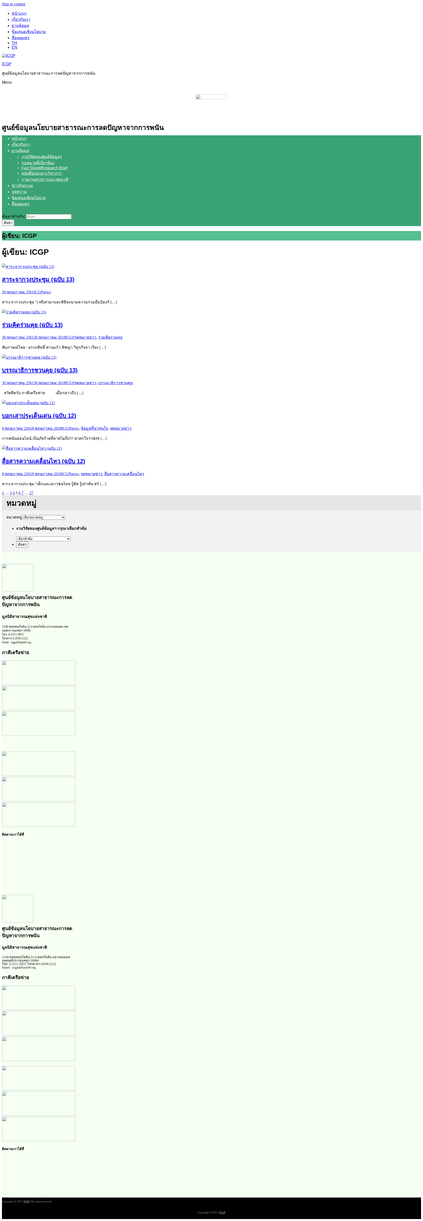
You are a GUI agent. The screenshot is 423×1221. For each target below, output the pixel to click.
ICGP (7, 64)
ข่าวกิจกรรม (22, 186)
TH (14, 43)
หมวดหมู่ (14, 517)
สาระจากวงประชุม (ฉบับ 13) (38, 279)
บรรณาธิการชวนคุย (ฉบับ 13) (40, 370)
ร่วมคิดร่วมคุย (110, 337)
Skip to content (13, 4)
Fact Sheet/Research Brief (44, 168)
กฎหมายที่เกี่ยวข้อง (38, 163)
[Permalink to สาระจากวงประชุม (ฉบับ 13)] (28, 267)
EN (14, 47)
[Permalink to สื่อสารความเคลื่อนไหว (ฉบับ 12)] (32, 448)
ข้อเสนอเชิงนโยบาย (29, 32)
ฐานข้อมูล (20, 25)
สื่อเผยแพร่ (21, 38)
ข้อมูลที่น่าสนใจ (94, 428)
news (47, 292)
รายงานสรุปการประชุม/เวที (45, 179)
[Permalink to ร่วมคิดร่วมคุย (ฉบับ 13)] (24, 312)
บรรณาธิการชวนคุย (115, 383)
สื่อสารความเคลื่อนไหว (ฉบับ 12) (43, 461)
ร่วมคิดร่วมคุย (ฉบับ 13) (32, 325)
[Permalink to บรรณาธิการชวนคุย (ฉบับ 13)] (29, 357)
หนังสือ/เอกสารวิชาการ (42, 173)
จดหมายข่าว (85, 337)
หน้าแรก (19, 13)
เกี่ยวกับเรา (21, 19)
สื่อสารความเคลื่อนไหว (124, 474)
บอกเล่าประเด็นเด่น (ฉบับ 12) (39, 415)
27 (31, 493)
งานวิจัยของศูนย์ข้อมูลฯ (42, 157)
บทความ (19, 192)
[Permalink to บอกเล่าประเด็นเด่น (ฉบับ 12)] (28, 403)
